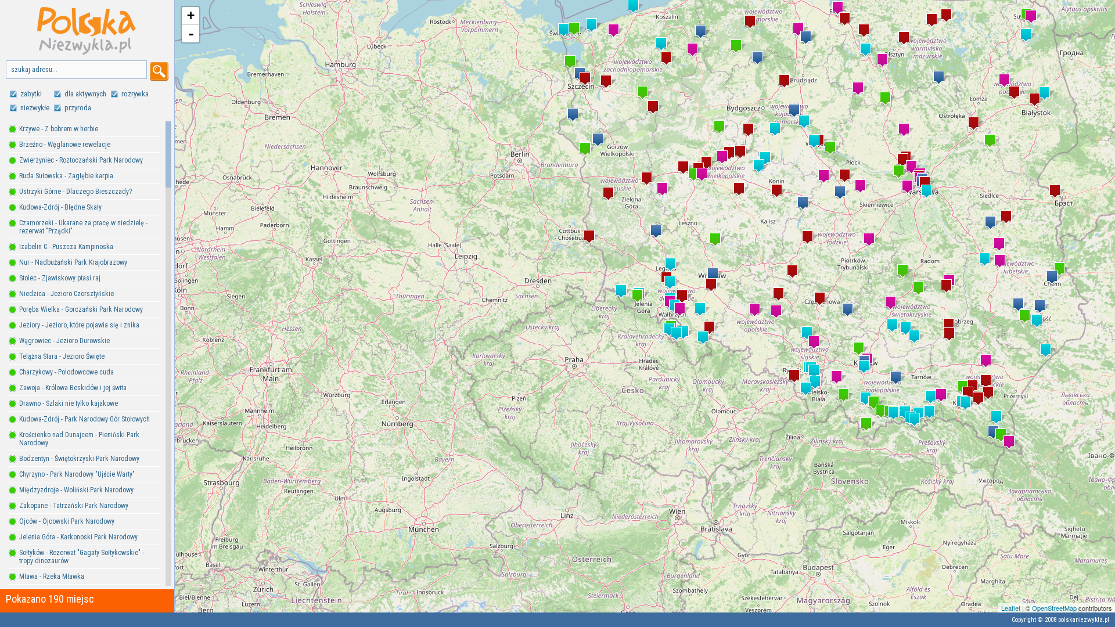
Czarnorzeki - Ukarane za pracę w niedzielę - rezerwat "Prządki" (83, 227)
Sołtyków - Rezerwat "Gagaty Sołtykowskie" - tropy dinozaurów (81, 557)
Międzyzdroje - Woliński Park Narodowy (76, 490)
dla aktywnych (85, 93)
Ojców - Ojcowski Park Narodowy (66, 521)
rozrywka (135, 93)
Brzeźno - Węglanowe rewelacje (64, 144)
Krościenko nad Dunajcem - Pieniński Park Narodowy (79, 439)
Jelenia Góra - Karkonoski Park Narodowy (78, 537)
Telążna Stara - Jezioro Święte (62, 356)
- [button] (191, 34)
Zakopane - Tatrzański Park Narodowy (73, 506)
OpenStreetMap (1054, 607)
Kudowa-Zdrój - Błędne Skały (60, 207)
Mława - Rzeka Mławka (51, 576)
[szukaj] (159, 71)
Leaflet (1010, 607)
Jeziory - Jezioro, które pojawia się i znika (79, 325)
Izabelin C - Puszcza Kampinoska (66, 247)
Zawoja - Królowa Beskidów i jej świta (73, 388)
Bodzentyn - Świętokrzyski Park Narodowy (79, 459)
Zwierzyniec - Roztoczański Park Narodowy (81, 160)
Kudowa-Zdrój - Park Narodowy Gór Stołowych (84, 419)
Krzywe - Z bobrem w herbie (58, 129)
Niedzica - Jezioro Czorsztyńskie (66, 294)
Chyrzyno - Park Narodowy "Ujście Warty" (77, 474)
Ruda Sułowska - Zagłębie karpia (66, 176)
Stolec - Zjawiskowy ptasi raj (59, 278)
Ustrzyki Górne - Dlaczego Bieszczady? (75, 192)
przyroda (77, 107)
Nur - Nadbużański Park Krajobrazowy (73, 262)
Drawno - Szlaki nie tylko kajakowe (68, 403)
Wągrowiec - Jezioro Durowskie (64, 341)
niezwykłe (34, 107)
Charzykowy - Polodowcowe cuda (66, 372)
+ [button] (191, 15)
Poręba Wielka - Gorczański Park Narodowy (81, 309)
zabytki (31, 93)
